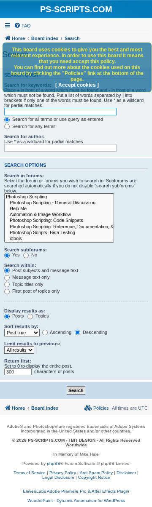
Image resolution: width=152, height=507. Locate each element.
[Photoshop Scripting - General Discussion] (59, 203)
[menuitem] (22, 26)
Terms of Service (30, 472)
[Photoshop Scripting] (59, 197)
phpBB (53, 463)
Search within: (20, 265)
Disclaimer (126, 472)
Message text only (30, 277)
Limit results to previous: (32, 343)
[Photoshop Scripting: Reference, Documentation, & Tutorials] (59, 227)
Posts (17, 315)
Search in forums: (24, 175)
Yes (15, 254)
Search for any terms (33, 126)
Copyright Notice (94, 477)
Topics (41, 315)
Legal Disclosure (58, 477)
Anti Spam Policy (96, 472)
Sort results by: (21, 326)
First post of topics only (35, 291)
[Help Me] (59, 209)
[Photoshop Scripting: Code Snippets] (59, 221)
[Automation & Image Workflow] (59, 215)
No (33, 254)
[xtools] (59, 239)
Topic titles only (27, 284)
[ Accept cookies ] (77, 85)
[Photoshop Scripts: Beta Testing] (59, 233)
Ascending (60, 332)
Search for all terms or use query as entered (57, 119)
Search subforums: (25, 249)
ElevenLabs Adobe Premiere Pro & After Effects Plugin (76, 491)
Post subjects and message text (44, 270)
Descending (94, 332)
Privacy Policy (62, 472)
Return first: (17, 360)
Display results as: (24, 310)
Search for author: (24, 136)
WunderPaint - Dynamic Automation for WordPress (76, 500)
